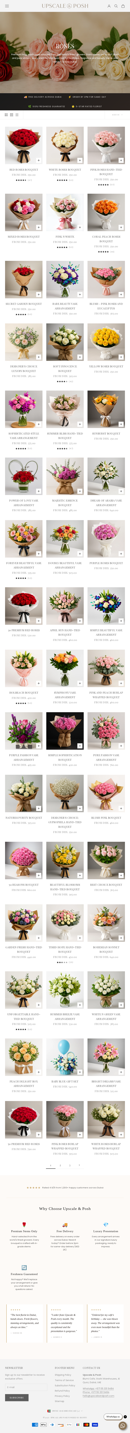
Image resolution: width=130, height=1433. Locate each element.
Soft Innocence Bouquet (65, 369)
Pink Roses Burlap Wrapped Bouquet (65, 1146)
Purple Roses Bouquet (106, 563)
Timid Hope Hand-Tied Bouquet (65, 949)
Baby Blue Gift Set (65, 1081)
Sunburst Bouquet (106, 433)
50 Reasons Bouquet (24, 884)
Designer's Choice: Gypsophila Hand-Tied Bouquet (65, 822)
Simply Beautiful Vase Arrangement (106, 632)
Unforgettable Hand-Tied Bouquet (23, 1016)
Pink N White (65, 236)
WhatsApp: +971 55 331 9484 (98, 1388)
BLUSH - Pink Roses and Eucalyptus (106, 306)
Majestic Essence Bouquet (65, 503)
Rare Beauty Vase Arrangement (65, 306)
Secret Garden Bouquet (24, 303)
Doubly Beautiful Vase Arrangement (65, 565)
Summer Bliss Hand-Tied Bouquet (65, 436)
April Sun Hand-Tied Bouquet (65, 632)
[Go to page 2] (79, 1165)
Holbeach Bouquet (23, 692)
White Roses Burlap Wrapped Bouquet (106, 1146)
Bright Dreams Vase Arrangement (106, 1084)
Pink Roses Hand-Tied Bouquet (106, 172)
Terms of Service (64, 1380)
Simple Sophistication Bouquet (65, 757)
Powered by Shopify (77, 1417)
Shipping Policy (63, 1374)
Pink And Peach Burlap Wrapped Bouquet (106, 695)
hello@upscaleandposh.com (98, 1395)
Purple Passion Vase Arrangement (23, 757)
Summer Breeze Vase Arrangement (65, 1016)
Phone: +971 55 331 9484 (96, 1392)
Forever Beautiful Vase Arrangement (23, 565)
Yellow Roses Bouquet (106, 366)
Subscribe (17, 1397)
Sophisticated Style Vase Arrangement (24, 436)
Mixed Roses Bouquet (24, 236)
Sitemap (59, 1401)
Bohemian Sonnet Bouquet (106, 949)
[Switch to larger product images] (6, 114)
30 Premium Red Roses (24, 630)
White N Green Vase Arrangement (106, 1016)
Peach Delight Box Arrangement (24, 1084)
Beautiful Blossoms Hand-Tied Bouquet (65, 887)
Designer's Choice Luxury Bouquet (23, 369)
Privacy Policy (62, 1396)
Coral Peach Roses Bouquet (106, 239)
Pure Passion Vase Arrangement (106, 757)
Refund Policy (62, 1390)
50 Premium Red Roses (24, 1144)
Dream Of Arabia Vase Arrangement (106, 503)
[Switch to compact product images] (17, 114)
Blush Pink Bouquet (106, 817)
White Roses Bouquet (65, 169)
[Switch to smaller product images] (11, 114)
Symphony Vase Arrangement (65, 695)
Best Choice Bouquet (106, 884)
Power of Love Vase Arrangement (23, 503)
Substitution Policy (65, 1385)
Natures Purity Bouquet (24, 817)
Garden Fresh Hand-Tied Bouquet (23, 949)
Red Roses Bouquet (24, 169)
